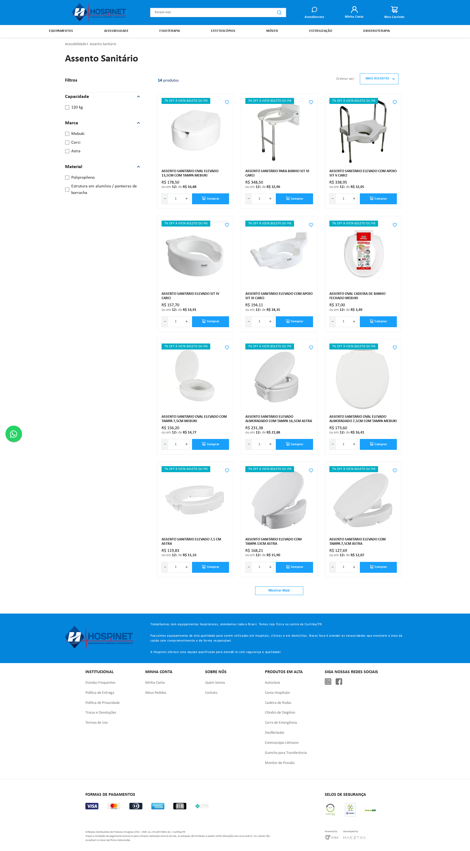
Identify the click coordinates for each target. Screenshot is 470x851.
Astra (76, 151)
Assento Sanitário (103, 44)
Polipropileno (83, 177)
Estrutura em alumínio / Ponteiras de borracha (104, 189)
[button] (102, 97)
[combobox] (218, 12)
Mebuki (78, 134)
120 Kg (77, 107)
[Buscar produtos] (279, 12)
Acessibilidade (75, 44)
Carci (76, 142)
